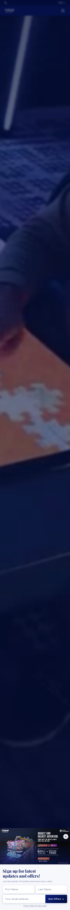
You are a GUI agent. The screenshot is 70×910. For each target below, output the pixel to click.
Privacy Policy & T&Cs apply (35, 906)
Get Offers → (56, 899)
